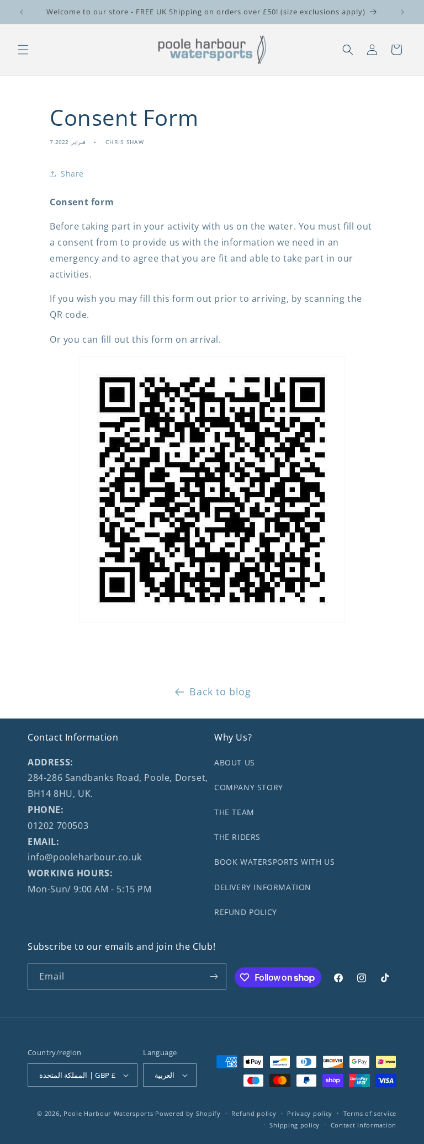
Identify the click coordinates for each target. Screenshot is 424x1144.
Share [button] (72, 173)
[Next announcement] (402, 12)
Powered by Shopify (188, 1113)
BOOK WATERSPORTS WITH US (274, 861)
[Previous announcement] (21, 12)
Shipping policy (294, 1125)
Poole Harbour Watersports (108, 1113)
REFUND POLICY (245, 912)
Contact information (363, 1125)
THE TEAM (234, 812)
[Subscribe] (214, 976)
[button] (23, 50)
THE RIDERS (237, 837)
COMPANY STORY (248, 787)
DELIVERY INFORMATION (262, 887)
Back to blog (220, 691)
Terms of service (369, 1113)
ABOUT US (234, 762)
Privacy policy (309, 1113)
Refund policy (253, 1113)
